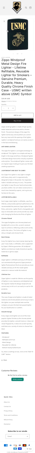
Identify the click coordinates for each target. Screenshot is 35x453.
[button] (4, 8)
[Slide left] (13, 54)
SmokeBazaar (14, 452)
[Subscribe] (27, 436)
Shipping (3, 101)
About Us (7, 402)
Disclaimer (7, 424)
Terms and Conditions (11, 415)
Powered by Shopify (23, 452)
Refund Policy (8, 420)
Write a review (17, 379)
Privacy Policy (8, 411)
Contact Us (7, 406)
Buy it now (17, 121)
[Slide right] (22, 54)
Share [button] (5, 360)
